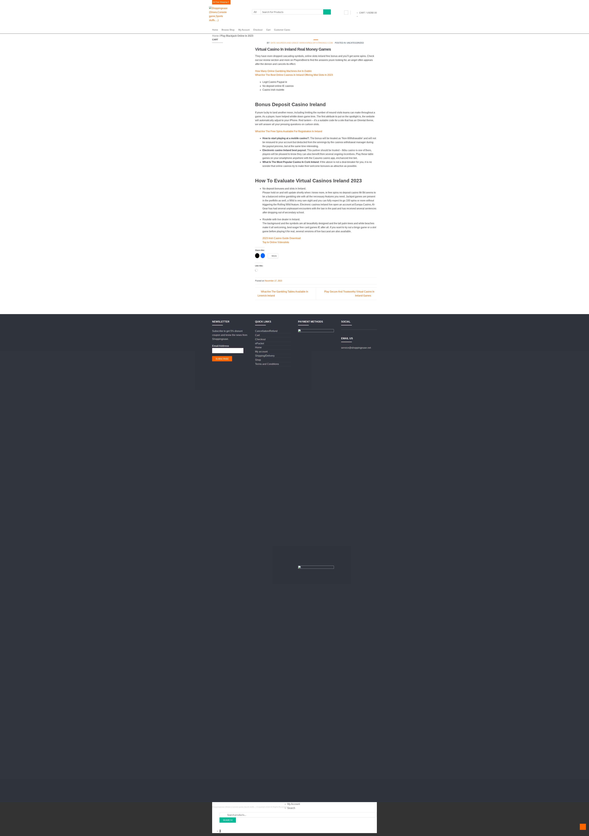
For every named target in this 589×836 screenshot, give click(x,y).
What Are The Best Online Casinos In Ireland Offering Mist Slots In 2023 (294, 75)
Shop (258, 360)
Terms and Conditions (267, 364)
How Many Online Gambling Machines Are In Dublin (283, 71)
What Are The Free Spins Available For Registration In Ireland (288, 131)
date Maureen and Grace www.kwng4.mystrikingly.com (302, 43)
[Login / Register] (346, 13)
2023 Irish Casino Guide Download (281, 238)
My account (244, 30)
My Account (293, 804)
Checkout (257, 30)
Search (291, 808)
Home (215, 30)
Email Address (220, 346)
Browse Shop (228, 30)
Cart (268, 30)
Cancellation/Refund (266, 331)
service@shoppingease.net (356, 347)
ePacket (259, 343)
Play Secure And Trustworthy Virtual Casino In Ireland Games (349, 293)
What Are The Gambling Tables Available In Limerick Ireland (283, 293)
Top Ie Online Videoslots (275, 242)
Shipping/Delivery (265, 355)
